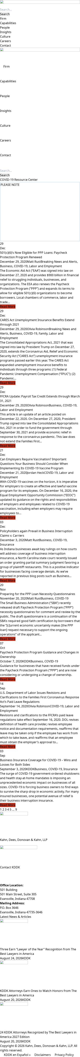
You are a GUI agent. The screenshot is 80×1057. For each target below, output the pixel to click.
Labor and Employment (45, 266)
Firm (3, 18)
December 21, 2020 (13, 473)
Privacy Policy (64, 1055)
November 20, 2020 (13, 598)
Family (43, 333)
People (5, 27)
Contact (5, 45)
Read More (7, 306)
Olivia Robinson (38, 329)
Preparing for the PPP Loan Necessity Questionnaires (37, 594)
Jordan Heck (35, 473)
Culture (5, 36)
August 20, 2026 (11, 1000)
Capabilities (8, 23)
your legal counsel (49, 225)
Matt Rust (34, 262)
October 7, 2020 (11, 661)
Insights (5, 32)
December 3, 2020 (12, 540)
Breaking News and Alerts (59, 262)
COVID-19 (21, 266)
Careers (5, 41)
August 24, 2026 (11, 958)
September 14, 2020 (14, 706)
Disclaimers (42, 1055)
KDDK (26, 661)
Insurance (7, 544)
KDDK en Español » (17, 1055)
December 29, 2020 (13, 262)
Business (6, 266)
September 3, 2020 (13, 769)
